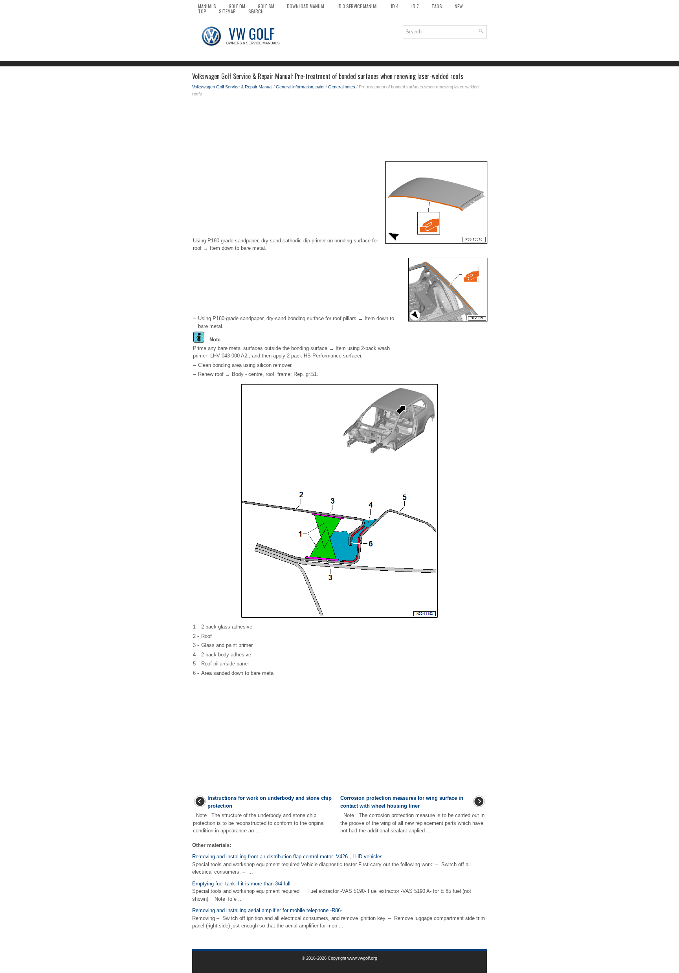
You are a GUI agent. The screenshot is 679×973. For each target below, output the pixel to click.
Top (202, 11)
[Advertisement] (339, 128)
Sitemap (227, 11)
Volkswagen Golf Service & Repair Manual (232, 86)
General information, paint (300, 86)
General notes (341, 86)
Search (256, 11)
